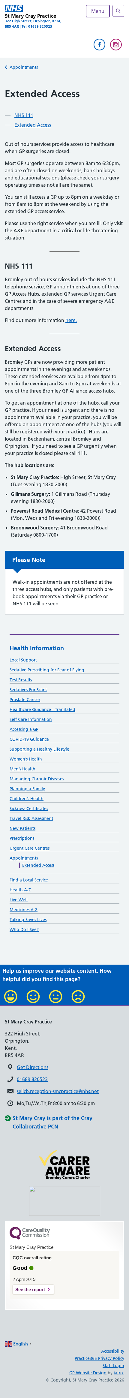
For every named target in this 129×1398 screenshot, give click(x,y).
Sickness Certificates (29, 808)
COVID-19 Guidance (29, 739)
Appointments (24, 67)
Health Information (37, 648)
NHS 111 (23, 115)
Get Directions (32, 1067)
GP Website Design (87, 1372)
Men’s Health (22, 769)
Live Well (19, 899)
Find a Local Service (29, 880)
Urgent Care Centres (30, 848)
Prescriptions (22, 838)
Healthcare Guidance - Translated (42, 709)
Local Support (23, 660)
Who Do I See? (24, 929)
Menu (97, 11)
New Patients (22, 828)
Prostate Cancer (25, 699)
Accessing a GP (24, 729)
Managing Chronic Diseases (37, 779)
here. (71, 320)
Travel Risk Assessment (31, 818)
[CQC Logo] (30, 1238)
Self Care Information (31, 719)
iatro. (119, 1372)
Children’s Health (27, 798)
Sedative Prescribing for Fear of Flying (47, 670)
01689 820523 (32, 1079)
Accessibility (112, 1351)
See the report (30, 1289)
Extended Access (32, 125)
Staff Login (113, 1365)
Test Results (21, 679)
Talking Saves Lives (28, 919)
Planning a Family (27, 788)
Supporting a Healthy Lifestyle (39, 749)
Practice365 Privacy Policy (99, 1358)
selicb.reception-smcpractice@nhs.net (58, 1091)
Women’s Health (26, 759)
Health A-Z (20, 890)
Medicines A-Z (24, 909)
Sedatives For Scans (28, 689)
